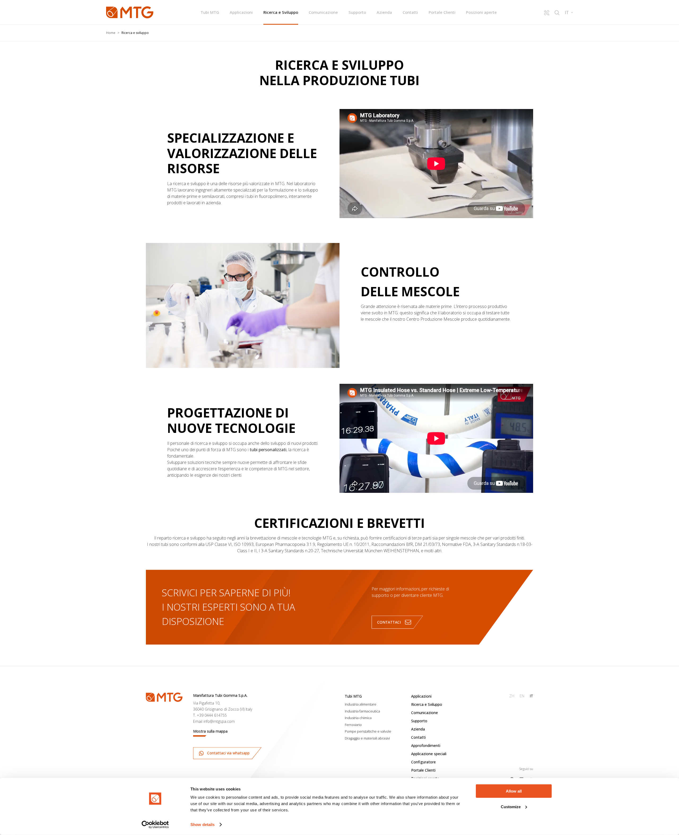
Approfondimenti (425, 745)
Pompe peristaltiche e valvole (368, 731)
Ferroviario (353, 724)
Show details (202, 824)
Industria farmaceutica (362, 711)
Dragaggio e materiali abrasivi (367, 738)
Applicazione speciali (428, 753)
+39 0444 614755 (212, 715)
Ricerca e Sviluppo (280, 12)
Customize (511, 806)
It (531, 695)
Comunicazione (323, 12)
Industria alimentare (360, 704)
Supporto (357, 12)
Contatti (410, 12)
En (522, 695)
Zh (511, 695)
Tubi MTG (210, 12)
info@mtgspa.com (219, 721)
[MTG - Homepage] (129, 12)
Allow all (514, 791)
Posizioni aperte (481, 12)
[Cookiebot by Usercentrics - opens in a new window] (155, 825)
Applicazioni (241, 12)
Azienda (384, 12)
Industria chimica (358, 717)
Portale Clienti (442, 12)
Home (110, 33)
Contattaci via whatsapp (228, 752)
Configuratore (423, 761)
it (567, 12)
